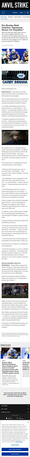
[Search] (25, 13)
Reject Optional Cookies (15, 449)
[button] (15, 137)
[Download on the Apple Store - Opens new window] (9, 418)
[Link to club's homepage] (3, 12)
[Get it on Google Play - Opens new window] (20, 419)
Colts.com (13, 394)
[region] (15, 438)
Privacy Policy (19, 441)
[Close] (28, 422)
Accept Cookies (15, 454)
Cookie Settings (15, 444)
